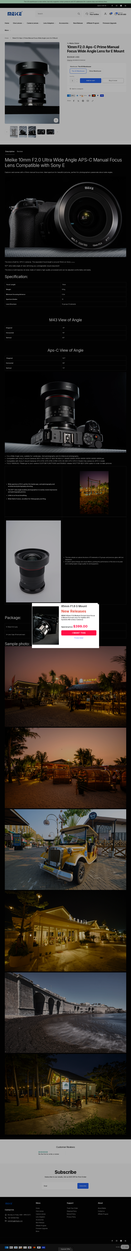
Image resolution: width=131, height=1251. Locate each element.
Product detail (78, 638)
